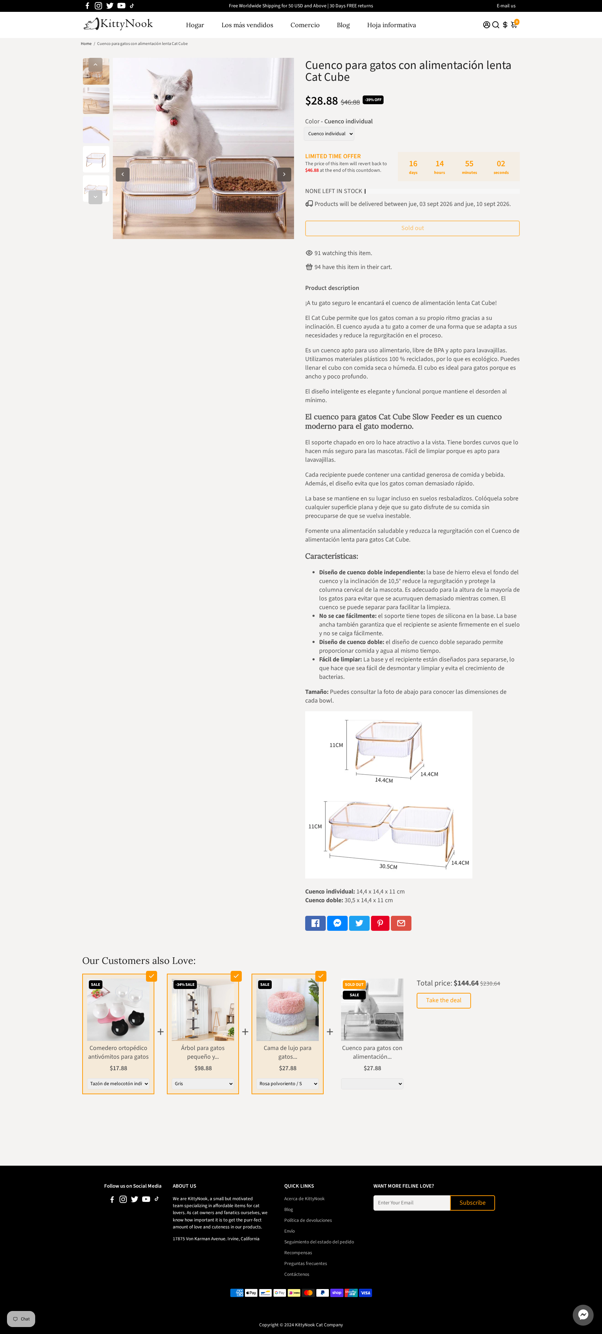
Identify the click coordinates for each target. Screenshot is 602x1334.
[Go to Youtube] (121, 5)
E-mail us (506, 5)
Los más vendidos (247, 25)
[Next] (95, 197)
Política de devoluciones (308, 1220)
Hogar (195, 25)
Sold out (412, 228)
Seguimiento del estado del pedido (319, 1242)
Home (86, 44)
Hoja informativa (391, 25)
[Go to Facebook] (87, 5)
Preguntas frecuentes (305, 1263)
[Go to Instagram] (98, 5)
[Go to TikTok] (132, 5)
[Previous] (95, 65)
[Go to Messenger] (337, 923)
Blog (343, 25)
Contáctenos (296, 1274)
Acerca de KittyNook (304, 1198)
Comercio (305, 25)
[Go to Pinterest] (380, 923)
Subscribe (473, 1202)
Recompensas (298, 1252)
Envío (289, 1231)
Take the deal (444, 1000)
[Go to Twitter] (110, 5)
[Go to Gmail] (401, 923)
